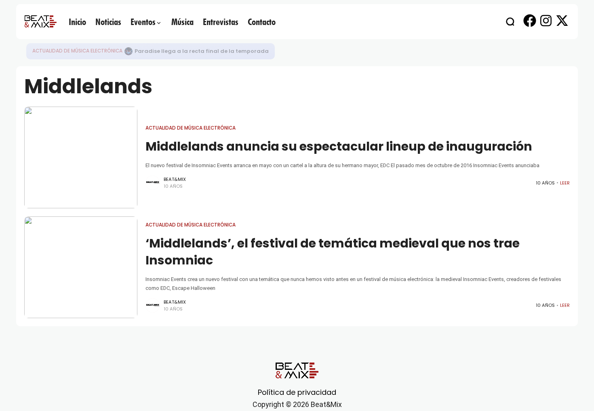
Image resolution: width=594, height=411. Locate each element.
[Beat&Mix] (40, 21)
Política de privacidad (297, 392)
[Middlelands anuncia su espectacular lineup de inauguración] (80, 157)
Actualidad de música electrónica (77, 51)
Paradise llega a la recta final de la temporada (202, 51)
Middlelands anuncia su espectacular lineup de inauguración (338, 146)
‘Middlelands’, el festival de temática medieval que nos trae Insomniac (332, 252)
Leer (565, 183)
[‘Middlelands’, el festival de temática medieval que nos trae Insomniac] (80, 267)
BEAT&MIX (175, 179)
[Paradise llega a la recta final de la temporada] (128, 51)
